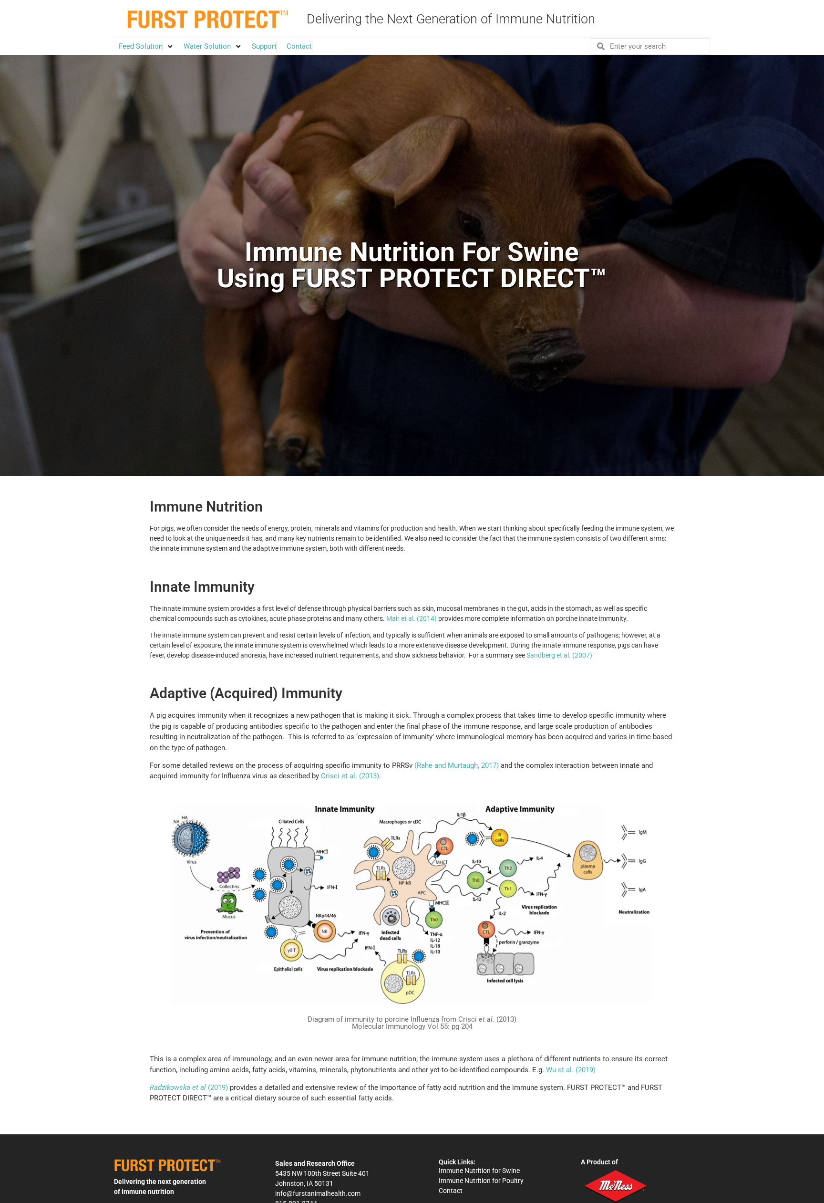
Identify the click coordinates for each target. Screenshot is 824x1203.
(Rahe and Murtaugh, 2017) (456, 765)
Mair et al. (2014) (411, 618)
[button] (146, 46)
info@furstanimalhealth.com (317, 1193)
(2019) (189, 1087)
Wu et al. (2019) (571, 1070)
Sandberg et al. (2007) (558, 655)
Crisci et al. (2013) (350, 776)
